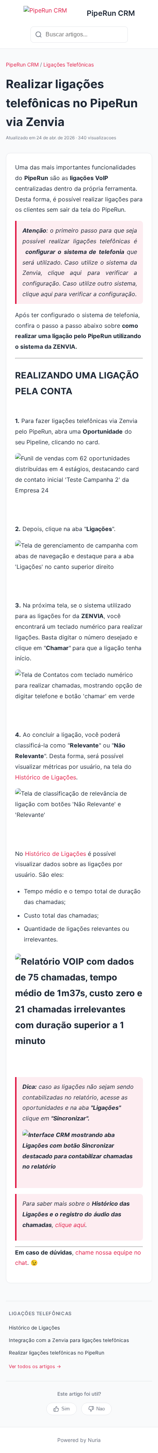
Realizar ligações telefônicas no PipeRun (56, 1353)
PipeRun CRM (22, 64)
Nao (100, 1408)
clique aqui (70, 1224)
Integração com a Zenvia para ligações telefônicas (69, 1340)
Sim (65, 1408)
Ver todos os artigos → (35, 1366)
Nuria (94, 1440)
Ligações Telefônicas (68, 64)
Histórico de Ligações (45, 777)
